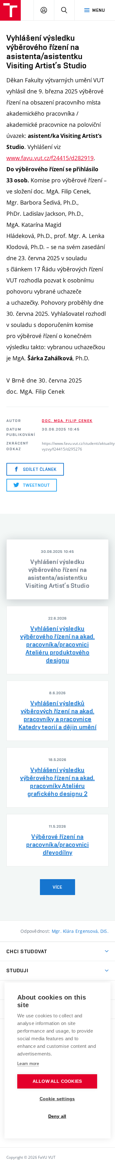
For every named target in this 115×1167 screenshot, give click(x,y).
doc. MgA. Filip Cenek (67, 420)
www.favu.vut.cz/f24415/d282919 (50, 158)
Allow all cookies (57, 1081)
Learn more (28, 1063)
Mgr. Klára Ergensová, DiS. (80, 931)
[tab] (57, 569)
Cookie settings (57, 1098)
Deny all (57, 1116)
